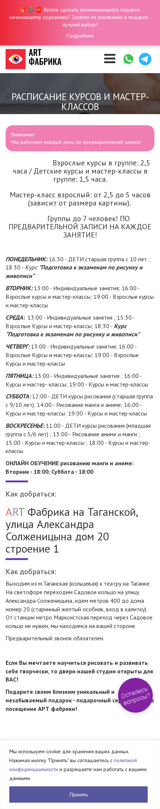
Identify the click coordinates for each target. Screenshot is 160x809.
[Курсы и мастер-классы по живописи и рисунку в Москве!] (33, 59)
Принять (79, 794)
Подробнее (80, 35)
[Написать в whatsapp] (128, 59)
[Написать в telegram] (145, 59)
